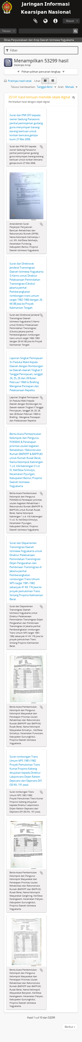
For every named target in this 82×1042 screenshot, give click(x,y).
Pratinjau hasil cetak (19, 81)
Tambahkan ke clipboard (41, 147)
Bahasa (45, 21)
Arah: (61, 87)
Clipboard (35, 21)
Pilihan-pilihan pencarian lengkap (41, 71)
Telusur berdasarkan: (23, 87)
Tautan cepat (55, 21)
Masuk (70, 21)
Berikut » (70, 1027)
